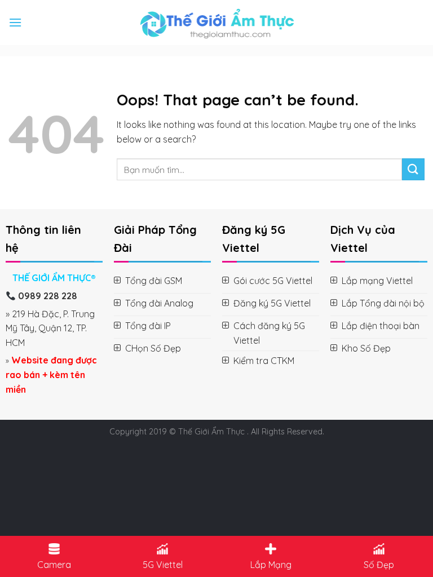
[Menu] (15, 22)
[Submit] (413, 169)
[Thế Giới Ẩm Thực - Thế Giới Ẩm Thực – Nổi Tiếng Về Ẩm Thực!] (216, 22)
